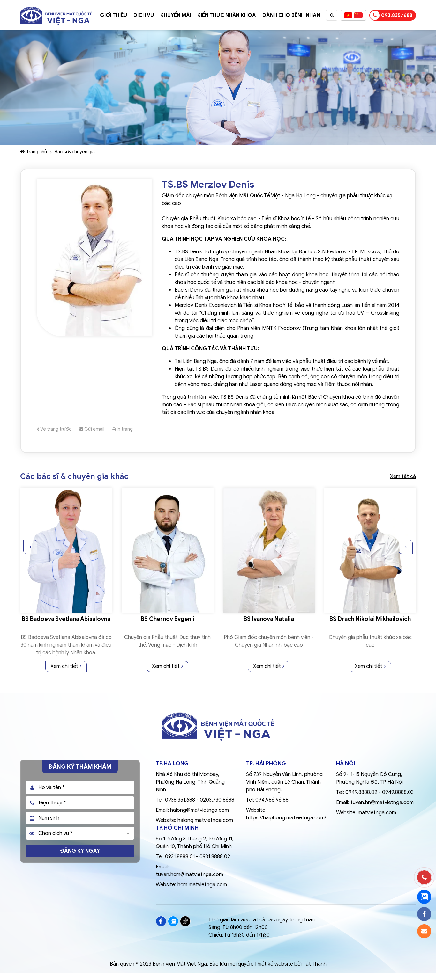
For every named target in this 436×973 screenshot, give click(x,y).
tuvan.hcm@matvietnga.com (189, 874)
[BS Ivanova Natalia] (168, 550)
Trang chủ (36, 152)
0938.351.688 (180, 800)
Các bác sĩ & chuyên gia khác (74, 476)
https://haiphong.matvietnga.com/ (286, 818)
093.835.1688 (396, 15)
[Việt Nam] (348, 15)
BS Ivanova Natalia (167, 618)
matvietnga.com (377, 813)
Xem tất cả (403, 476)
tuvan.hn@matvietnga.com (382, 802)
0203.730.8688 (217, 800)
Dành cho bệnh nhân (291, 15)
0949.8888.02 (361, 792)
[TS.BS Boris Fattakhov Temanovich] (370, 550)
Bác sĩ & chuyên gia (75, 152)
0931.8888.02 (214, 856)
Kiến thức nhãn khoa (226, 15)
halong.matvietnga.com (205, 820)
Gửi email (93, 429)
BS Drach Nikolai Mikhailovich (268, 618)
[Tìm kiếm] (332, 15)
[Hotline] (424, 877)
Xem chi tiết (64, 666)
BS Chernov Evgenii (66, 618)
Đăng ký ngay (80, 851)
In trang (124, 429)
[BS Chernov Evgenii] (66, 550)
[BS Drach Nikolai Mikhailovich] (269, 550)
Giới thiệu (113, 15)
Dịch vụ (143, 15)
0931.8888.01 (180, 856)
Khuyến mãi (175, 15)
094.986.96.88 (272, 800)
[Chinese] (358, 15)
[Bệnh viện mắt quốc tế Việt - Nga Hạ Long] (56, 8)
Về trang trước (55, 429)
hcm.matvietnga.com (202, 885)
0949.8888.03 (398, 792)
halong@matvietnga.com (199, 810)
